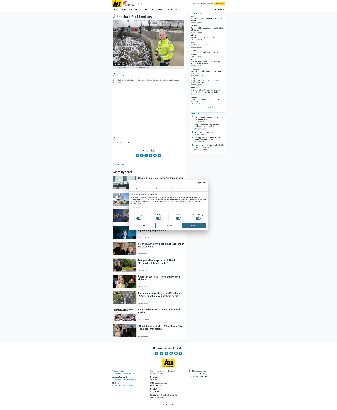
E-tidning (160, 9)
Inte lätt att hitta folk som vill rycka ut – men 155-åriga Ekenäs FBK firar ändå (206, 92)
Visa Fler (207, 108)
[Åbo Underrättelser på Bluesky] (161, 353)
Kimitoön (194, 26)
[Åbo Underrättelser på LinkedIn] (176, 353)
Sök (171, 9)
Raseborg (195, 88)
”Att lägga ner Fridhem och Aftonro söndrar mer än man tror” (207, 140)
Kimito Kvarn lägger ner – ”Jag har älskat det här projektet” (209, 119)
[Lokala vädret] (139, 3)
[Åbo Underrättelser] (168, 363)
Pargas (194, 50)
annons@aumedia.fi (130, 379)
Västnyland (196, 35)
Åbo (192, 16)
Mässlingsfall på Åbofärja (203, 133)
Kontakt (210, 4)
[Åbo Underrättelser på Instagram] (166, 353)
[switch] (158, 218)
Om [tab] (198, 188)
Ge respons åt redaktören (122, 140)
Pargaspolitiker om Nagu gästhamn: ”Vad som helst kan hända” (207, 127)
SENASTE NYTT (196, 13)
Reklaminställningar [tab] (178, 188)
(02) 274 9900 (117, 373)
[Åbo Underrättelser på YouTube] (171, 353)
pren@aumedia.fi (129, 373)
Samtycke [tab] (139, 188)
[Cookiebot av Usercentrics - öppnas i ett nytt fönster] (198, 183)
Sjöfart (123, 9)
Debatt (146, 9)
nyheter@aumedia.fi (130, 385)
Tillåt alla (193, 225)
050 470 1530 (117, 385)
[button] (219, 9)
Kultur (137, 9)
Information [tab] (158, 188)
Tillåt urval (168, 225)
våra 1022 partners (141, 197)
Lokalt (115, 9)
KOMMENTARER (120, 165)
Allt (153, 9)
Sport (131, 9)
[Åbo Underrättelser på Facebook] (156, 353)
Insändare (195, 69)
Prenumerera (220, 4)
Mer (176, 9)
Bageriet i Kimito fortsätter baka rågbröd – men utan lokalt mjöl (209, 147)
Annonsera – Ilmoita (199, 4)
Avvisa (143, 225)
